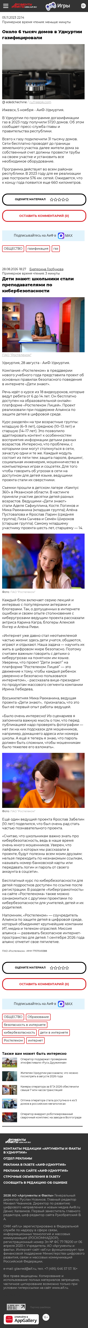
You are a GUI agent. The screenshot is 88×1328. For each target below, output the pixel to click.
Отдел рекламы (17, 1158)
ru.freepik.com (40, 102)
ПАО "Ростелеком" (16, 355)
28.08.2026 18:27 (14, 269)
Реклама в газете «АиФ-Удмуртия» (34, 1165)
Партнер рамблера (40, 1307)
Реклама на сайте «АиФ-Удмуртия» (35, 1171)
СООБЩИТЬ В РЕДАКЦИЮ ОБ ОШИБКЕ (35, 1183)
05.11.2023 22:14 (13, 17)
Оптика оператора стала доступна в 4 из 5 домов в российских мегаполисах (49, 1102)
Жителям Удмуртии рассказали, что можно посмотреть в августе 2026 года (49, 1074)
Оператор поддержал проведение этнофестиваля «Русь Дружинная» (44, 1061)
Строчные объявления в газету (31, 1177)
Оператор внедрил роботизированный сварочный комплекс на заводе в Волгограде (51, 1115)
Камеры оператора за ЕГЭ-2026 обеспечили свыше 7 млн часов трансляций (50, 1088)
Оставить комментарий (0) (44, 216)
